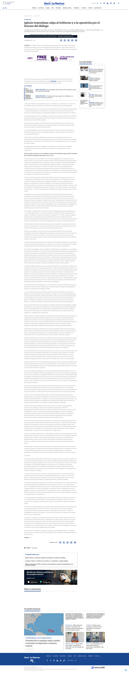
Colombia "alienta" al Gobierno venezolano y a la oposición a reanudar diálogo (46, 561)
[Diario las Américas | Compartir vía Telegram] (76, 40)
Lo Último (55, 656)
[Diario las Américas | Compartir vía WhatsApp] (68, 40)
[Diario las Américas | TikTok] (114, 3)
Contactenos (70, 660)
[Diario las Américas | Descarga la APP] (33, 582)
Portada (48, 656)
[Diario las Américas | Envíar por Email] (72, 40)
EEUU (75, 656)
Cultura (97, 656)
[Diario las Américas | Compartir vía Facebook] (61, 40)
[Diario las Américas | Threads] (111, 3)
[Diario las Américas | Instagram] (104, 3)
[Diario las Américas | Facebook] (97, 3)
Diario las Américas (28, 15)
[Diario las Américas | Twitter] (101, 3)
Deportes (90, 656)
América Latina (37, 15)
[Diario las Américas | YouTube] (107, 3)
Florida (69, 656)
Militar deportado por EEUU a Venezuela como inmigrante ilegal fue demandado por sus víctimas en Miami (49, 565)
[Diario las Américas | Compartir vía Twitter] (64, 40)
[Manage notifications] (126, 670)
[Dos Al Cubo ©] (98, 668)
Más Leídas (63, 656)
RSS (75, 660)
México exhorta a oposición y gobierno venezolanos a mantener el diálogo (45, 557)
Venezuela (53, 81)
